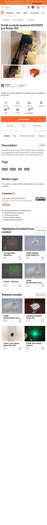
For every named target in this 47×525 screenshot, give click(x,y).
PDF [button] (42, 145)
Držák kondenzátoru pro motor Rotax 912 (34, 281)
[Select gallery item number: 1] (11, 312)
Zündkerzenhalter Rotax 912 (34, 317)
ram (20, 169)
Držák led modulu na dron (34, 344)
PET (6, 113)
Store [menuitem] (19, 13)
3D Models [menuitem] (10, 13)
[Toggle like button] (4, 258)
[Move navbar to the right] (44, 13)
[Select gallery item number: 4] (36, 339)
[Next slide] (44, 71)
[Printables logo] (2, 13)
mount (12, 169)
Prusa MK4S (29, 113)
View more (40, 230)
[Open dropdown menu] (44, 25)
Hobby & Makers (18, 20)
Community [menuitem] (34, 13)
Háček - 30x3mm (11, 282)
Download (24, 119)
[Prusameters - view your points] (32, 7)
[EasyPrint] (28, 7)
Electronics (31, 20)
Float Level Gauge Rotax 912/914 (11, 344)
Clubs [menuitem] (25, 13)
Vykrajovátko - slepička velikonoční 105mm (9, 254)
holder (4, 169)
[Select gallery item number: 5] (38, 339)
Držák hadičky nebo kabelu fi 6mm (32, 254)
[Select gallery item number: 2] (35, 312)
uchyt (27, 169)
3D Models (6, 20)
